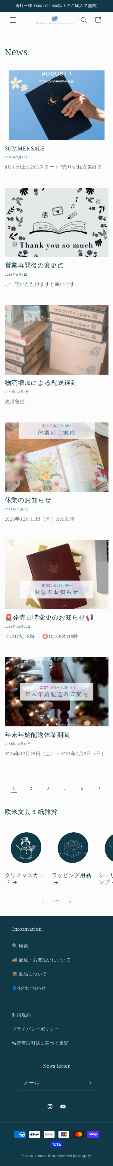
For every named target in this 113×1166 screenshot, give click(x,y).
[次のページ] (99, 788)
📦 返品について (29, 973)
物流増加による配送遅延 (41, 382)
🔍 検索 (20, 945)
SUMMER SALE (25, 148)
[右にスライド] (70, 901)
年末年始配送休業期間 (37, 734)
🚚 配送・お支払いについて (41, 959)
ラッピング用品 (71, 875)
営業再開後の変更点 (34, 265)
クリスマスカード (24, 878)
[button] (13, 20)
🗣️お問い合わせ (29, 988)
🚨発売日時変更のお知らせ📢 (49, 617)
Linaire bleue (46, 1156)
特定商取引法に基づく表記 (40, 1043)
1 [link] (13, 788)
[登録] (89, 1083)
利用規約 (21, 1014)
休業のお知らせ (28, 500)
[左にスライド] (42, 901)
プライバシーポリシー (35, 1028)
